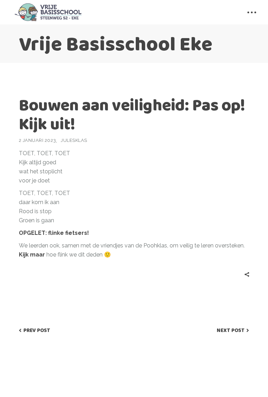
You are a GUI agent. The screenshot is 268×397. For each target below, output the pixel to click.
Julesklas (74, 140)
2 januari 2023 (37, 140)
